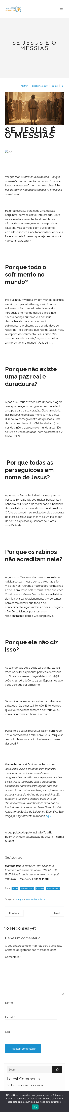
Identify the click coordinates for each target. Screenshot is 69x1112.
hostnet (24, 86)
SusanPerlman (53, 888)
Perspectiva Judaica (35, 899)
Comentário (13, 957)
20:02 (55, 86)
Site (7, 1031)
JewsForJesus (26, 888)
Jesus (15, 888)
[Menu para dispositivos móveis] (61, 9)
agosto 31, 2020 (40, 86)
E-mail (10, 1017)
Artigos (19, 899)
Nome (9, 1002)
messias (40, 888)
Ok (35, 1107)
